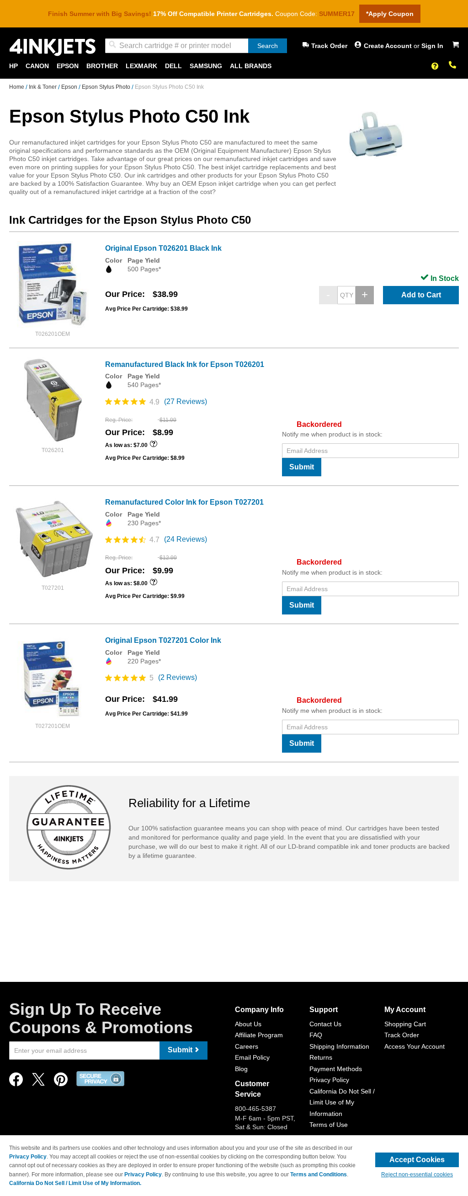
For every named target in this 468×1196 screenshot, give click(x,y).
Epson (70, 87)
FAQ (315, 1035)
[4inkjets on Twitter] (38, 1082)
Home (17, 87)
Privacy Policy (329, 1079)
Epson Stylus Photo (107, 87)
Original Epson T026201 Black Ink (163, 248)
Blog (241, 1068)
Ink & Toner (43, 87)
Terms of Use (328, 1124)
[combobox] (196, 45)
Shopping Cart (405, 1024)
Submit (301, 467)
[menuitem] (13, 66)
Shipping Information (339, 1046)
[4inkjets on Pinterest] (61, 1082)
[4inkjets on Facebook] (16, 1082)
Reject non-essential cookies (417, 1174)
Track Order (329, 45)
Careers (246, 1046)
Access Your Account (414, 1046)
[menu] (234, 66)
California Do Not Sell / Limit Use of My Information (342, 1102)
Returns (320, 1057)
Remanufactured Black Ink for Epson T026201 (184, 364)
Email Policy (252, 1057)
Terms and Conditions (318, 1174)
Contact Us (325, 1024)
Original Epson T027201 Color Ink (163, 640)
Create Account (389, 45)
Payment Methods (335, 1068)
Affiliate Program (259, 1035)
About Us (248, 1024)
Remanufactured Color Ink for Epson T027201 (184, 502)
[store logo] (52, 47)
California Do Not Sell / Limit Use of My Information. (75, 1183)
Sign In (432, 45)
